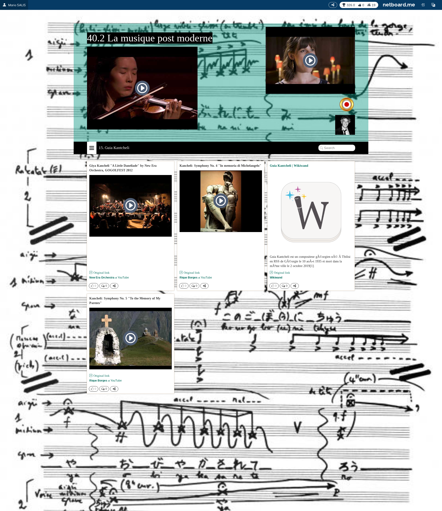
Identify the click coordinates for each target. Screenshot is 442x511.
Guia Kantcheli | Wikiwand (289, 165)
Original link (101, 272)
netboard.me (399, 5)
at (109, 277)
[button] (433, 5)
